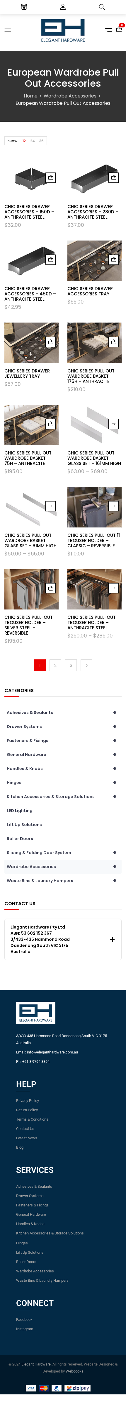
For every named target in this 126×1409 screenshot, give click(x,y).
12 (24, 140)
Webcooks (75, 1371)
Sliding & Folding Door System (62, 853)
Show (12, 141)
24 (32, 140)
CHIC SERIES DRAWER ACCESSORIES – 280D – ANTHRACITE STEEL (92, 211)
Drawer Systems (62, 726)
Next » (86, 665)
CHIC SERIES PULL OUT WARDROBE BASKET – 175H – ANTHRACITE (91, 376)
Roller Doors (20, 839)
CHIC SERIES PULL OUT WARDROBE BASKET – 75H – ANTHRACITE (28, 458)
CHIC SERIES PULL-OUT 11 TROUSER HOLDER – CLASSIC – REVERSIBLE (93, 540)
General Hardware (62, 754)
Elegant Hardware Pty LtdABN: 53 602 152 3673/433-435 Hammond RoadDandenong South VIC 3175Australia (40, 939)
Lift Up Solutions (24, 825)
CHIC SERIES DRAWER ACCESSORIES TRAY (90, 291)
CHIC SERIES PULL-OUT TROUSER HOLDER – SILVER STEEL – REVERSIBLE (28, 625)
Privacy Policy (27, 1100)
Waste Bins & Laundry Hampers (62, 881)
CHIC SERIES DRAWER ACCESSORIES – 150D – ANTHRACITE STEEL (29, 211)
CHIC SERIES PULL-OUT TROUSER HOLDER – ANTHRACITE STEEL (91, 622)
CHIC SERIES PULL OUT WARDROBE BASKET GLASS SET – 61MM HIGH (30, 540)
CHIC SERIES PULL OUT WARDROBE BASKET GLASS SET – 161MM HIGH (94, 458)
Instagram (24, 1329)
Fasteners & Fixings (62, 740)
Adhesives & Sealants (62, 712)
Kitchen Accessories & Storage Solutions (62, 797)
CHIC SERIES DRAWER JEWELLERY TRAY (27, 373)
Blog (19, 1147)
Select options (113, 424)
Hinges (62, 782)
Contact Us (25, 1128)
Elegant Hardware (36, 1364)
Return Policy (27, 1110)
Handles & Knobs (62, 768)
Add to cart (50, 178)
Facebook (24, 1319)
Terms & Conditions (32, 1119)
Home (31, 96)
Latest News (26, 1138)
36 (41, 140)
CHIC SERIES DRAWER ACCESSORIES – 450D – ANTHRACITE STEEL (30, 293)
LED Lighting (20, 811)
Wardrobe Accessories (70, 96)
